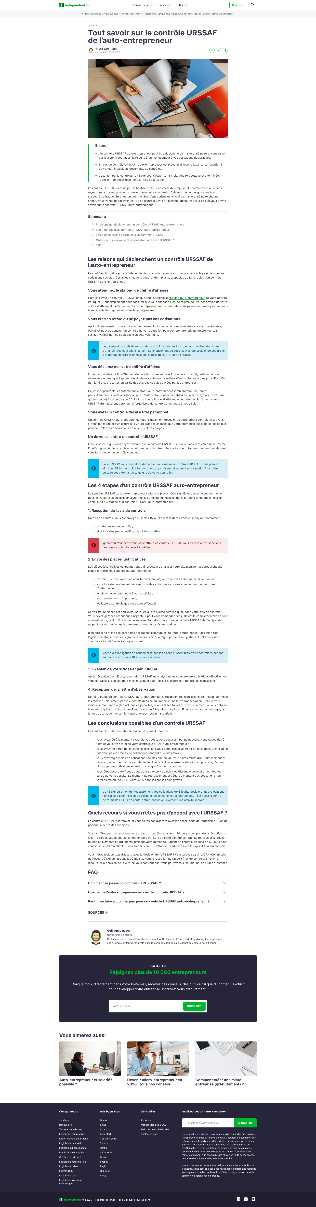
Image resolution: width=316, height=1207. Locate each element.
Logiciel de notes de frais (72, 1161)
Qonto (103, 1120)
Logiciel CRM (66, 1170)
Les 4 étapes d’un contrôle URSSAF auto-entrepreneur (132, 229)
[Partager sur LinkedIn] (212, 50)
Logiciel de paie (67, 1175)
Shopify (104, 1161)
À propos (146, 1120)
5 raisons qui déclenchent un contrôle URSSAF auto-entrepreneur (140, 224)
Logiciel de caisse (68, 1166)
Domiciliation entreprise (71, 1152)
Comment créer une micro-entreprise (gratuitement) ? (219, 1082)
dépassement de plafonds (161, 306)
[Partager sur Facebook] (225, 50)
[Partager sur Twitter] (218, 50)
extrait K (102, 579)
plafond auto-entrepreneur (187, 297)
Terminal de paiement (70, 1129)
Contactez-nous (149, 1134)
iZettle (103, 1147)
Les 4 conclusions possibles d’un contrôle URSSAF (130, 235)
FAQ (98, 245)
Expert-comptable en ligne (73, 1138)
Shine (103, 1124)
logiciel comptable (100, 637)
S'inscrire (194, 1006)
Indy (102, 1129)
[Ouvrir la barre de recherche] (252, 5)
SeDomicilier (106, 1152)
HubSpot (105, 1170)
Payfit (103, 1166)
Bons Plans (238, 5)
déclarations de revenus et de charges (138, 428)
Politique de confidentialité (155, 1129)
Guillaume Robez (119, 930)
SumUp (104, 1143)
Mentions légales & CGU (154, 1124)
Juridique (93, 25)
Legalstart (105, 1134)
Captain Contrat (108, 1138)
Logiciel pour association (72, 1147)
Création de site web (70, 1157)
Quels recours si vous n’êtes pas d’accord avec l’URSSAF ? (135, 240)
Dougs (103, 1157)
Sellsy (103, 1175)
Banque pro (65, 1124)
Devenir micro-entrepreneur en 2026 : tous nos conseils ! (154, 1082)
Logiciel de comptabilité (72, 1134)
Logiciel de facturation (71, 1143)
